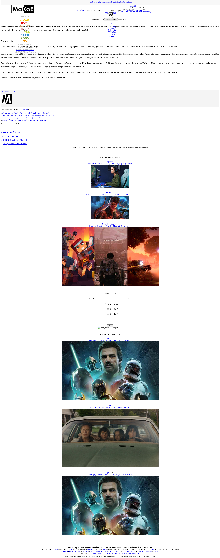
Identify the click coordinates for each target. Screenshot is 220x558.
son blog (25, 124)
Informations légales (144, 551)
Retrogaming (146, 12)
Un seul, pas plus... (114, 304)
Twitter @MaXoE (98, 553)
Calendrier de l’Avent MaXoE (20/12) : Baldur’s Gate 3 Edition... (110, 195)
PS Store (129, 12)
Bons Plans (113, 36)
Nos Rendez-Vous (96, 551)
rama (109, 405)
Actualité (108, 551)
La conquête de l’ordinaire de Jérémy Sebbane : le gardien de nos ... (26, 120)
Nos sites (85, 551)
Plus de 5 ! (114, 319)
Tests (113, 26)
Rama (70, 549)
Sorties (113, 28)
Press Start (113, 34)
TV (168, 549)
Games (55, 549)
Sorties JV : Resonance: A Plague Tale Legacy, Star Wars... (110, 340)
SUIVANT (9, 136)
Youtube (117, 553)
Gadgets (108, 162)
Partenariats (117, 551)
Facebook (109, 553)
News (113, 24)
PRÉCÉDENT (11, 132)
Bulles (89, 549)
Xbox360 (113, 224)
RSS (140, 553)
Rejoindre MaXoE (129, 551)
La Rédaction (8, 91)
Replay (113, 32)
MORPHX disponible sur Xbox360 (14, 140)
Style (121, 549)
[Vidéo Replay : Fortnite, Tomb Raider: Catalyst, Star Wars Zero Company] (110, 534)
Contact (156, 551)
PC (112, 162)
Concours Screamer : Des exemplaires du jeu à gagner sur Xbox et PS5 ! (28, 115)
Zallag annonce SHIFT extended (15, 144)
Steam (138, 12)
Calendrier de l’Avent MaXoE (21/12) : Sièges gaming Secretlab (110, 164)
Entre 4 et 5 (114, 314)
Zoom (153, 549)
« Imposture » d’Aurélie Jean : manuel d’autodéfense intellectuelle (26, 113)
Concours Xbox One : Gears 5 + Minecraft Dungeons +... (110, 226)
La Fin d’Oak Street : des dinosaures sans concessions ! (110, 407)
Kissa (105, 549)
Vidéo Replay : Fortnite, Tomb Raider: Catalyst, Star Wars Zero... (110, 475)
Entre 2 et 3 (114, 309)
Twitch (134, 553)
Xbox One (106, 224)
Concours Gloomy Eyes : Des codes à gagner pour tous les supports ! (27, 118)
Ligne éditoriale (75, 551)
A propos (64, 551)
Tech (136, 549)
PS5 (110, 193)
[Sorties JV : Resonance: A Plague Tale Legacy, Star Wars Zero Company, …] (110, 400)
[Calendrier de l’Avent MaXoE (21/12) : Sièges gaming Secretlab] (110, 187)
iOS (134, 12)
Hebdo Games (113, 30)
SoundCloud (126, 553)
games (109, 338)
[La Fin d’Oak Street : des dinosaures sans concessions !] (110, 467)
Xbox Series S (120, 12)
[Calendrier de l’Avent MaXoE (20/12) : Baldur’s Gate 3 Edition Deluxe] (110, 218)
